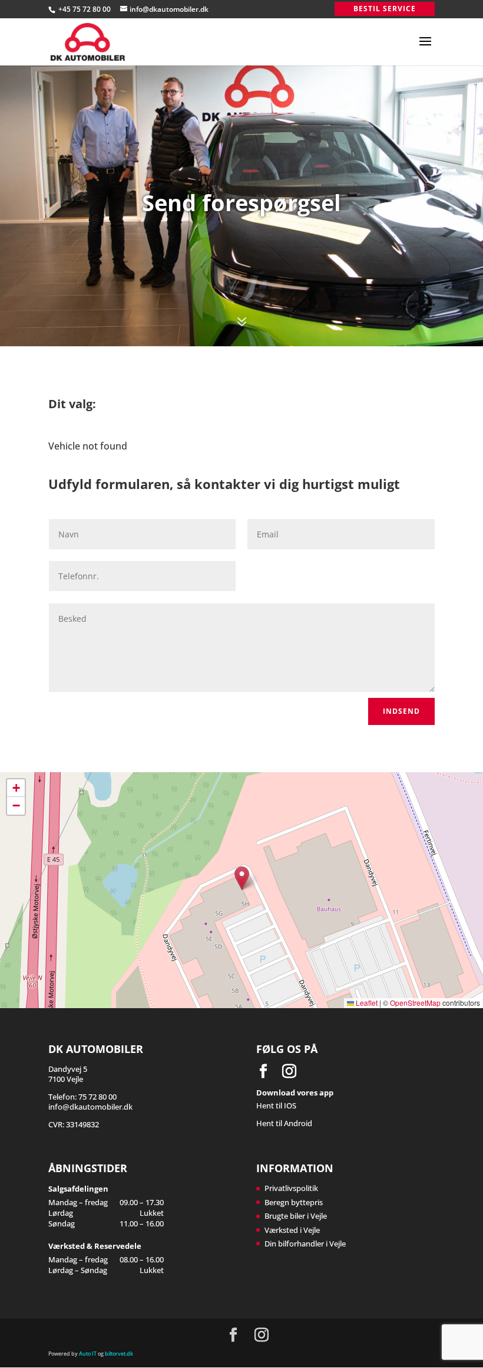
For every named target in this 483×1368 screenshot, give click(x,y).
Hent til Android (284, 1123)
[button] (241, 878)
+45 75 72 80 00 (85, 9)
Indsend (401, 711)
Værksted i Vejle (292, 1230)
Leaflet (366, 1003)
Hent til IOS (276, 1105)
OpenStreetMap (415, 1003)
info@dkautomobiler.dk (90, 1106)
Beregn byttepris (293, 1202)
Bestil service (384, 9)
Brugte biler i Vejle (295, 1215)
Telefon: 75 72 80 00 (82, 1096)
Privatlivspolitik (291, 1188)
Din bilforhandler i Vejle (305, 1243)
